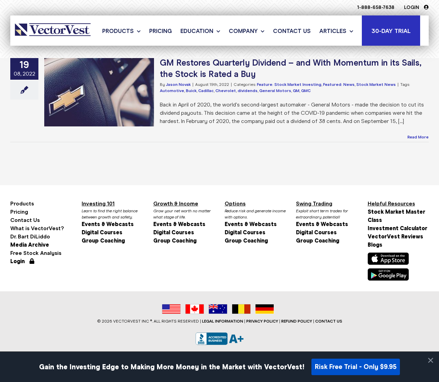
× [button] (430, 360)
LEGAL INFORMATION (222, 321)
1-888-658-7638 (375, 7)
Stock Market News (376, 84)
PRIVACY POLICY (262, 321)
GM (296, 90)
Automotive (172, 90)
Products (22, 203)
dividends (248, 90)
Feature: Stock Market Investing (289, 84)
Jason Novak (178, 84)
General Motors (275, 90)
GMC (306, 90)
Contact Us (25, 220)
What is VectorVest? (37, 228)
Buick (191, 90)
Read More (418, 137)
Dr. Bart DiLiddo (30, 236)
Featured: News (339, 84)
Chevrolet (225, 90)
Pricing (19, 212)
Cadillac (206, 90)
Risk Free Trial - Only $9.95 (355, 367)
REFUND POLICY (296, 321)
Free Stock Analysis (35, 253)
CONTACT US (328, 321)
